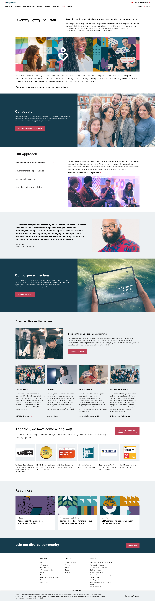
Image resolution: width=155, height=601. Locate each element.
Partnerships (44, 567)
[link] (30, 128)
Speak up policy (95, 580)
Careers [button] (56, 6)
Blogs (67, 567)
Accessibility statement (97, 565)
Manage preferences (132, 596)
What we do (44, 565)
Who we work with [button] (29, 6)
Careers (43, 580)
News (42, 575)
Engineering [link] (47, 6)
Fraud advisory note (96, 586)
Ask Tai (147, 6)
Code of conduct (95, 570)
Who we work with (46, 570)
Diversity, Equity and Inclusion (50, 577)
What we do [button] (8, 6)
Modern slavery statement (99, 567)
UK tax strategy (95, 577)
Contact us (44, 582)
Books (67, 570)
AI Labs (42, 572)
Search (139, 6)
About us (43, 562)
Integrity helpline (95, 572)
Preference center (71, 562)
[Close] (151, 593)
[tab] (36, 163)
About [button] (63, 6)
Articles (67, 565)
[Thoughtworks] (10, 2)
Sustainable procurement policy (100, 575)
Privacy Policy (39, 598)
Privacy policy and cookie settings (101, 562)
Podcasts (68, 572)
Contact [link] (69, 6)
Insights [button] (39, 6)
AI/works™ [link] (17, 6)
